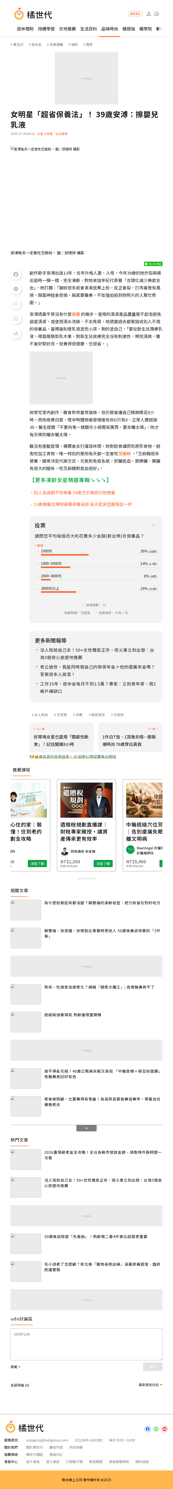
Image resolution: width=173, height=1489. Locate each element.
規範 (14, 1366)
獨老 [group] (89, 44)
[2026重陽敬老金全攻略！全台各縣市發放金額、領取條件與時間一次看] (26, 1159)
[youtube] (164, 1429)
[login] (149, 14)
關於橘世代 (34, 1447)
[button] (156, 14)
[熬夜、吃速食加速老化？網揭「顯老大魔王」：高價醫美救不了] (26, 994)
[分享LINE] (16, 289)
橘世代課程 (34, 1454)
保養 (79, 714)
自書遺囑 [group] (56, 44)
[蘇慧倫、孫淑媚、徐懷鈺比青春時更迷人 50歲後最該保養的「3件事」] (26, 938)
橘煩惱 (128, 29)
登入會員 (52, 1461)
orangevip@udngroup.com (47, 1440)
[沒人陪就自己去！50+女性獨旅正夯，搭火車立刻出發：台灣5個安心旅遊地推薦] (26, 1187)
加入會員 (33, 1461)
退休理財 (25, 29)
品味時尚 (109, 29)
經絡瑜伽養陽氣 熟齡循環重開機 (72, 1014)
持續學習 (46, 29)
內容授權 (76, 1447)
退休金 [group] (36, 44)
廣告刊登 (56, 1447)
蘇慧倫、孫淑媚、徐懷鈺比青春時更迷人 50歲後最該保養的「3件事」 (102, 933)
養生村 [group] (18, 44)
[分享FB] (16, 274)
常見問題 (96, 1461)
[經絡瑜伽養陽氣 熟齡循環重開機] (26, 1022)
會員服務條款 (119, 1461)
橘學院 (145, 29)
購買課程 (135, 13)
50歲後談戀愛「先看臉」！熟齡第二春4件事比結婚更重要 (95, 1236)
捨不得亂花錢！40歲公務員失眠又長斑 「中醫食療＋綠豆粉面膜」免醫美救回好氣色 (103, 1073)
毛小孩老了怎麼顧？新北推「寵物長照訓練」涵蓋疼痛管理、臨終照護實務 (102, 1266)
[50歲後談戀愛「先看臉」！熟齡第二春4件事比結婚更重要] (26, 1244)
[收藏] (16, 318)
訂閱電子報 (74, 1461)
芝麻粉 (119, 714)
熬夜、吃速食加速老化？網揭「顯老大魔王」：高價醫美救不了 (99, 987)
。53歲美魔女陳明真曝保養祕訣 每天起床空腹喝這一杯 (81, 504)
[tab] (79, 879)
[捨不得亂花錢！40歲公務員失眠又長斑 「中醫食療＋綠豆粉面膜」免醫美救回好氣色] (26, 1078)
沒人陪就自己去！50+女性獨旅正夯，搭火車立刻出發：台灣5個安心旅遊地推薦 (103, 1182)
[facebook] (147, 1429)
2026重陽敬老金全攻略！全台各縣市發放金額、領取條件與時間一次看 (103, 1154)
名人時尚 (41, 714)
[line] (156, 1429)
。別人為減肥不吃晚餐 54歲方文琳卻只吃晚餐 (72, 492)
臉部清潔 (98, 714)
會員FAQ (55, 1454)
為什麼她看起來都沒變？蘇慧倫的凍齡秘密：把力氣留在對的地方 (102, 902)
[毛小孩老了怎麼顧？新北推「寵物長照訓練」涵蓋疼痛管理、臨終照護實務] (26, 1271)
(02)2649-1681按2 (89, 1440)
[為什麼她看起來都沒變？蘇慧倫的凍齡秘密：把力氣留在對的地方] (26, 910)
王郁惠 (62, 714)
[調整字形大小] (16, 333)
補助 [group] (74, 44)
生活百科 (88, 29)
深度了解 (37, 863)
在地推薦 (67, 29)
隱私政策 (142, 1461)
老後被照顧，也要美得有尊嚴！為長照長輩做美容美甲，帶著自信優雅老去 (102, 1101)
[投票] (153, 525)
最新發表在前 (149, 1384)
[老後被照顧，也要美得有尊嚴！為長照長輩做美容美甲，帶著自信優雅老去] (26, 1106)
